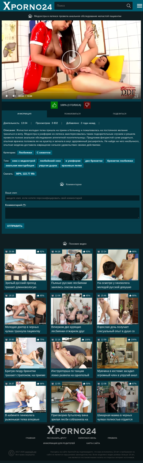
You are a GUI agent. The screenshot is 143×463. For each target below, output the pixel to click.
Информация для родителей (59, 443)
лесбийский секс (50, 160)
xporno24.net (30, 452)
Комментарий (13, 205)
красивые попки (72, 165)
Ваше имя (11, 192)
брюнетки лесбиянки (120, 160)
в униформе (73, 160)
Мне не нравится (87, 105)
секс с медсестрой (23, 160)
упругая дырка (48, 165)
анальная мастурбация (20, 165)
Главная (30, 438)
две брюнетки (94, 160)
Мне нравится (54, 105)
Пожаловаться (72, 114)
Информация (24, 114)
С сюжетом (43, 152)
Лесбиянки (25, 152)
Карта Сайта (93, 443)
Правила (112, 438)
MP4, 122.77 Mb (25, 173)
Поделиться (119, 114)
